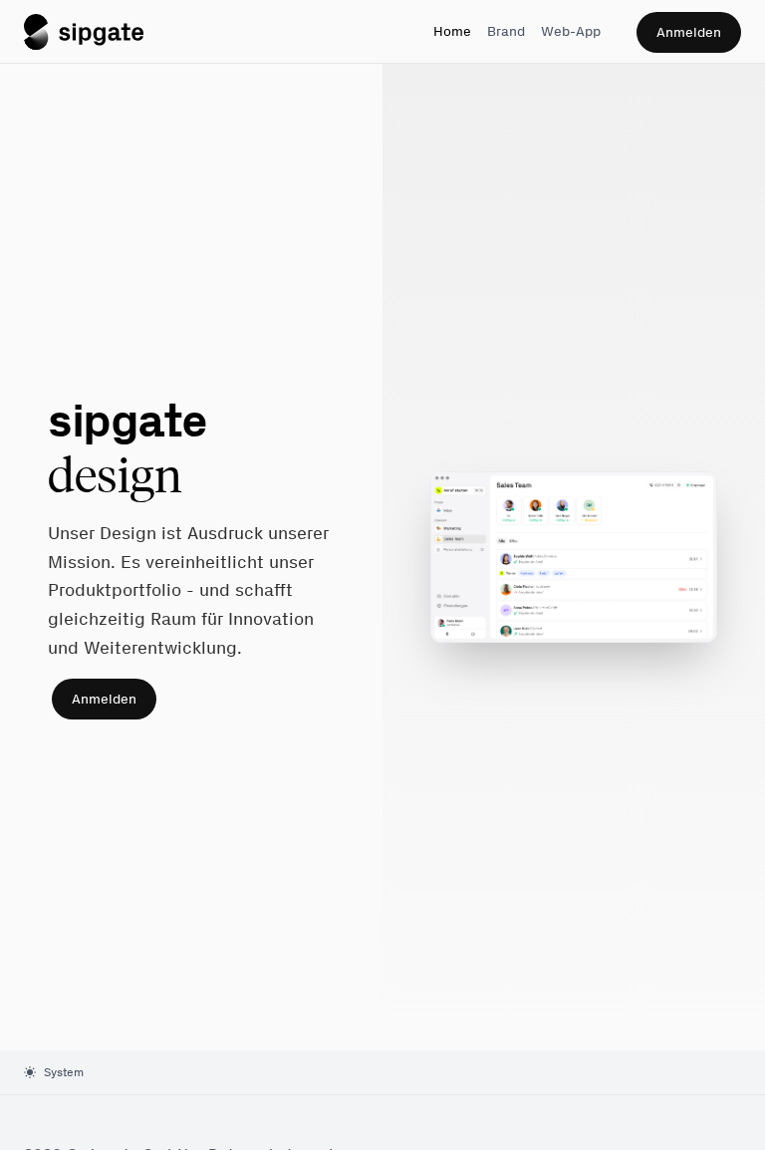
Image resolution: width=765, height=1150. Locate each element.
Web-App (571, 31)
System (64, 1072)
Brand (506, 31)
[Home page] (83, 32)
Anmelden (688, 32)
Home (452, 31)
